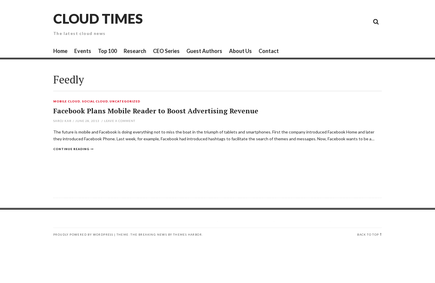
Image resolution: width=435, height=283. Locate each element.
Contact (269, 51)
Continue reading (71, 149)
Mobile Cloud (66, 101)
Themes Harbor (187, 234)
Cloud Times (98, 18)
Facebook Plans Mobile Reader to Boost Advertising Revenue (155, 110)
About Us (240, 51)
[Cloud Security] (349, 21)
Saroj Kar (62, 121)
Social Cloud (95, 101)
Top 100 (107, 51)
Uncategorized (124, 101)
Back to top (368, 234)
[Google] (322, 21)
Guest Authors (204, 51)
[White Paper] (362, 21)
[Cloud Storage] (309, 21)
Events (82, 51)
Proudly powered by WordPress (83, 234)
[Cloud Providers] (336, 21)
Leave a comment (120, 121)
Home (60, 51)
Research (135, 51)
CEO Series (166, 51)
